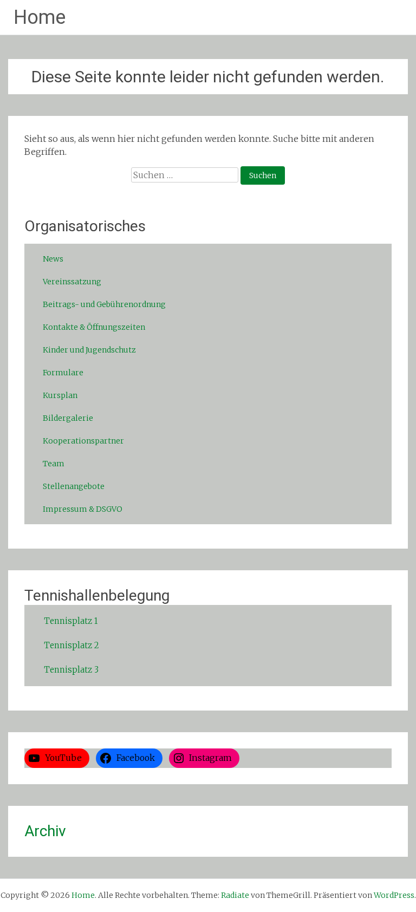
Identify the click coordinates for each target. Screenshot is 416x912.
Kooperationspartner (83, 441)
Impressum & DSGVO (82, 509)
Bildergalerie (68, 418)
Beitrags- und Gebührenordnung (104, 304)
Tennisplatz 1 (71, 621)
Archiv (45, 831)
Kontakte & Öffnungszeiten (94, 327)
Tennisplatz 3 (71, 670)
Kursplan (60, 395)
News (53, 259)
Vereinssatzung (72, 281)
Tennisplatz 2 (71, 645)
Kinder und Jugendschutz (89, 350)
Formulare (63, 372)
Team (53, 463)
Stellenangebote (74, 486)
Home (40, 17)
